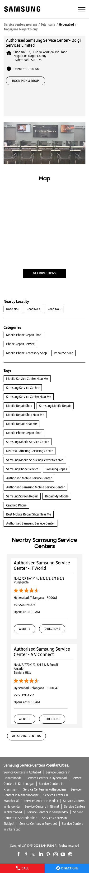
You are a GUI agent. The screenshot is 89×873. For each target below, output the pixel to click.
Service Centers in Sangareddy (47, 812)
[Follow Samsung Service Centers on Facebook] (18, 854)
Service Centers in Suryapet (38, 823)
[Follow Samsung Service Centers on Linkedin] (40, 854)
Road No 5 (54, 309)
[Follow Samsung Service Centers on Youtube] (63, 854)
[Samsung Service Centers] (22, 9)
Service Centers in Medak (41, 801)
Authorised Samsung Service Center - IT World (42, 565)
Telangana (48, 24)
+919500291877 (24, 605)
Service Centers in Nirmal (42, 806)
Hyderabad (66, 24)
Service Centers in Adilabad (22, 772)
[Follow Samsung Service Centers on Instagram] (55, 854)
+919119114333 (24, 695)
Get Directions (44, 273)
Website (24, 629)
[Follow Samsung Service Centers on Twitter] (33, 854)
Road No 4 (33, 309)
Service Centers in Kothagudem (44, 789)
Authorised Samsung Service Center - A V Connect (42, 652)
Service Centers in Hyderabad (47, 778)
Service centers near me (20, 24)
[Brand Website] (70, 854)
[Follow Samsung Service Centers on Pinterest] (48, 854)
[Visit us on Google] (26, 854)
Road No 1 (12, 309)
